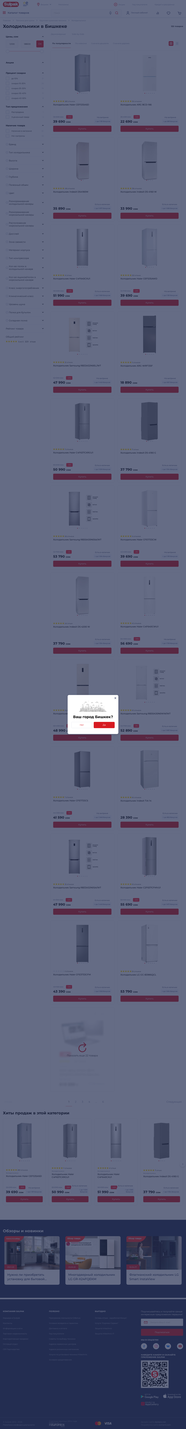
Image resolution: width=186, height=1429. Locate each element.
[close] (115, 698)
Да (104, 724)
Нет (82, 724)
